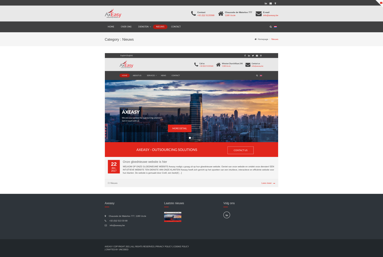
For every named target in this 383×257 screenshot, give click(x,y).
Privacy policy (164, 246)
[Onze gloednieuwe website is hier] (172, 217)
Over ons (126, 27)
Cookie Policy (181, 246)
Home (111, 27)
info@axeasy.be (270, 15)
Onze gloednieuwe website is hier (145, 161)
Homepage (263, 39)
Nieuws (160, 27)
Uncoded (123, 249)
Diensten (143, 27)
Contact (176, 27)
